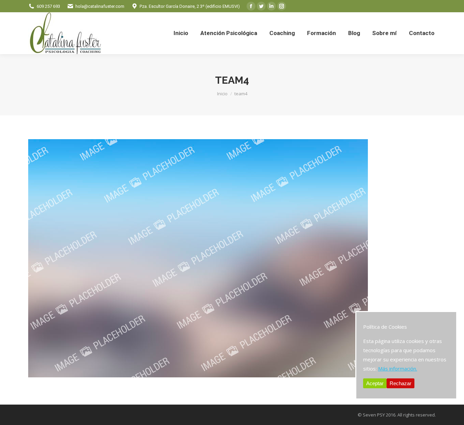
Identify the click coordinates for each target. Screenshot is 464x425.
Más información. (397, 368)
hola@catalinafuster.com (99, 6)
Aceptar (374, 383)
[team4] (232, 258)
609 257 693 (48, 6)
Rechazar (400, 383)
